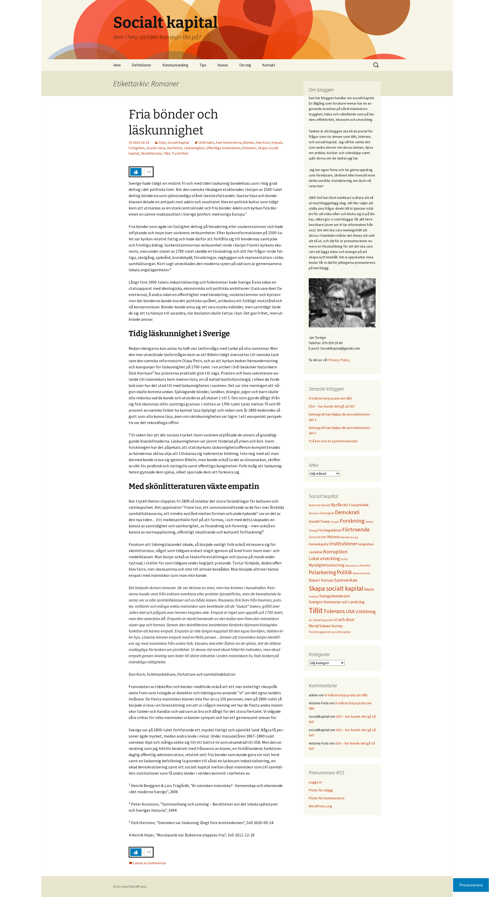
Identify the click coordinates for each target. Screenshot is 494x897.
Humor (222, 65)
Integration (366, 544)
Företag (313, 530)
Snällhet (314, 596)
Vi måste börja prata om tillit (330, 398)
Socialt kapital (178, 142)
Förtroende (356, 529)
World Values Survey (326, 625)
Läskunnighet (194, 148)
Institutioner (343, 543)
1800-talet (206, 142)
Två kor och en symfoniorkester (333, 441)
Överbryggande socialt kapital (329, 632)
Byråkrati (339, 504)
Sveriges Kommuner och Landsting (337, 601)
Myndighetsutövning (327, 565)
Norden (365, 565)
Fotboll (369, 521)
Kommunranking (175, 65)
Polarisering (322, 572)
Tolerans (334, 611)
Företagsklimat (329, 530)
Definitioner (141, 65)
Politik (344, 572)
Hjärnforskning (349, 537)
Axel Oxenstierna (229, 142)
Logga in (315, 782)
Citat (162, 142)
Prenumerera (471, 884)
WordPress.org (320, 806)
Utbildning (365, 611)
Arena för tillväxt (319, 505)
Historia (333, 536)
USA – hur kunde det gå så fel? (332, 406)
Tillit (167, 153)
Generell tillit (317, 537)
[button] (483, 7)
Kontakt (268, 65)
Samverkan (345, 580)
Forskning (352, 520)
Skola (369, 589)
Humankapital (319, 544)
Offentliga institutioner (223, 148)
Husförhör (174, 148)
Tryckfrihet (180, 153)
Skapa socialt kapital (336, 589)
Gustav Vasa (155, 148)
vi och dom (344, 619)
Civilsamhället (358, 505)
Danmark (314, 513)
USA (350, 611)
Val (310, 620)
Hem (117, 65)
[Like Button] (135, 171)
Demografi (327, 513)
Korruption (335, 551)
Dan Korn (263, 142)
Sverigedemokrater (334, 596)
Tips (202, 65)
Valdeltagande (323, 620)
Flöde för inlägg (321, 790)
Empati (277, 142)
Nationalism (352, 565)
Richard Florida (361, 573)
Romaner (249, 148)
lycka (344, 559)
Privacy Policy (339, 360)
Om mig (245, 65)
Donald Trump (319, 521)
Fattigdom (137, 148)
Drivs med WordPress (130, 886)
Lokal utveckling (324, 558)
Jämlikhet (315, 552)
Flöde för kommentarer (327, 798)
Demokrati (347, 512)
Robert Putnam (321, 580)
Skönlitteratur (151, 153)
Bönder (248, 142)
